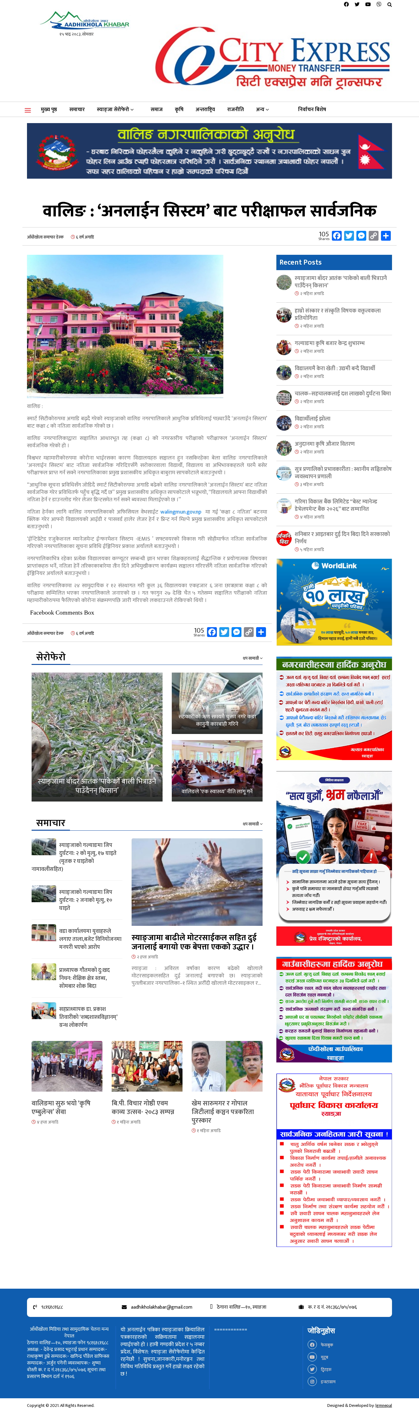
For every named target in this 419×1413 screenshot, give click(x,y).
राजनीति (235, 109)
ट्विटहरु (326, 1369)
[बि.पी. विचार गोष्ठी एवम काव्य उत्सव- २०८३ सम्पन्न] (147, 1070)
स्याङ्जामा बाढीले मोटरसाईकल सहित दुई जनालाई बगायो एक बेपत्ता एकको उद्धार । (194, 942)
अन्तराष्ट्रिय (205, 109)
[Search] (389, 5)
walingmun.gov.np (180, 512)
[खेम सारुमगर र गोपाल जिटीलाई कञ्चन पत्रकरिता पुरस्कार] (227, 1070)
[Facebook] (346, 5)
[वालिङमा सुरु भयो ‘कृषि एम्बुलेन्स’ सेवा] (67, 1070)
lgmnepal (383, 1405)
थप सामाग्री (251, 658)
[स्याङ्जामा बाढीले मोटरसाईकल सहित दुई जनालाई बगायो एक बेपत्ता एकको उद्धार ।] (197, 885)
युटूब (324, 1357)
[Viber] (379, 5)
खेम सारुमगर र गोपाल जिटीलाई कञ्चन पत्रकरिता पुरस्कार (223, 1112)
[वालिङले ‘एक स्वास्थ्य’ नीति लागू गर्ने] (217, 771)
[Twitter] (357, 5)
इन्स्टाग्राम (328, 1381)
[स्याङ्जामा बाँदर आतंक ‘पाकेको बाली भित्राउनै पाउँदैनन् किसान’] (97, 737)
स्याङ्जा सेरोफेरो (113, 109)
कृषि (179, 109)
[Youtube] (368, 5)
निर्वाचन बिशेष (312, 109)
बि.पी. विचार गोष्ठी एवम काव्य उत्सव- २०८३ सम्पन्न (143, 1108)
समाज (157, 109)
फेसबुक (326, 1345)
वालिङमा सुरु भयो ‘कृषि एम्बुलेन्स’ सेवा (61, 1108)
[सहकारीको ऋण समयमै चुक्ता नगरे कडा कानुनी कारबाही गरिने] (217, 703)
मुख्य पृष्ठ (49, 109)
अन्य (260, 109)
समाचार (77, 109)
